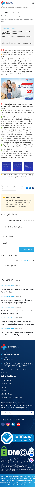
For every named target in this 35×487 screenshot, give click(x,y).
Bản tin (3, 390)
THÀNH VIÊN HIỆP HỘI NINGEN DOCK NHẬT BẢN (14, 7)
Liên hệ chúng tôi (7, 394)
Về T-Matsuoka (6, 380)
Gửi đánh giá (25, 249)
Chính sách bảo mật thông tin (11, 397)
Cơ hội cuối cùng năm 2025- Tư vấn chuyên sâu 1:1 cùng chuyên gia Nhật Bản (16, 301)
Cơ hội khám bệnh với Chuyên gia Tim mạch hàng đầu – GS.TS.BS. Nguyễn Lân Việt (17, 333)
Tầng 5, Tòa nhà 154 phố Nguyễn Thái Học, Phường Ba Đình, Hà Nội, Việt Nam (18, 365)
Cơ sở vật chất (6, 383)
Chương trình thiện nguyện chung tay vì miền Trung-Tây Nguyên (17, 291)
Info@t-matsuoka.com (11, 355)
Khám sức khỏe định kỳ (8, 188)
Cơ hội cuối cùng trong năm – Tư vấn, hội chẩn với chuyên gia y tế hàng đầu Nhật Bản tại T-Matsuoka (17, 323)
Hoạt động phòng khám (8, 28)
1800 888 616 (8, 359)
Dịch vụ (3, 387)
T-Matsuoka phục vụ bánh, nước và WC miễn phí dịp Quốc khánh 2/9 (17, 312)
